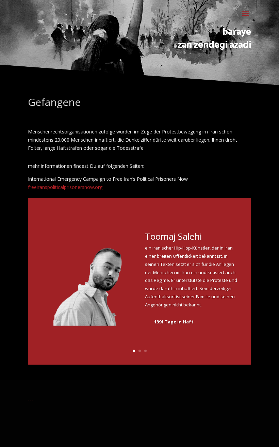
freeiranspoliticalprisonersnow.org (65, 187)
